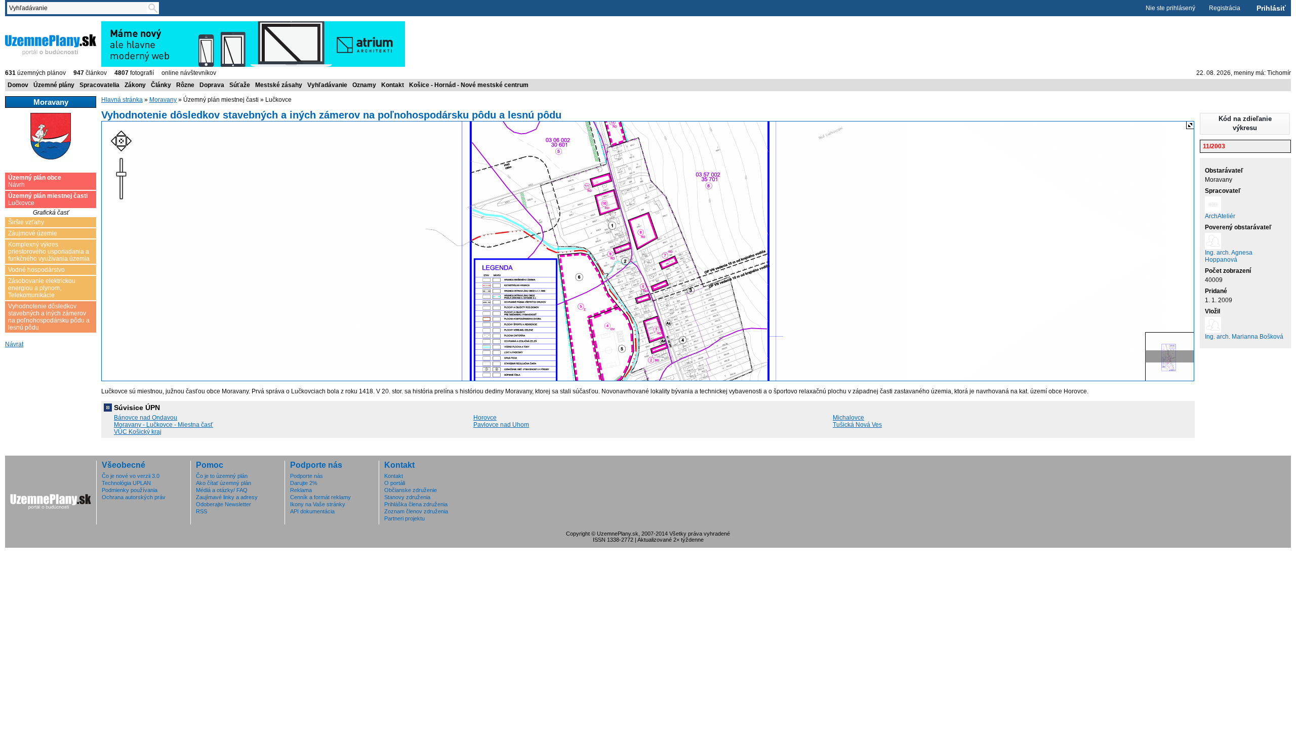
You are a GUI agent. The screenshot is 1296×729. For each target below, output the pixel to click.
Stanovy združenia (407, 497)
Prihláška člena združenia (416, 504)
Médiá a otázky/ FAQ (222, 490)
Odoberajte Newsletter (223, 504)
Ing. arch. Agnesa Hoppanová (1228, 256)
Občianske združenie (410, 490)
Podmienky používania (129, 490)
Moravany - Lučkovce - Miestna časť (163, 424)
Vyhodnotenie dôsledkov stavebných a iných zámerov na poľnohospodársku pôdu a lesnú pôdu (49, 317)
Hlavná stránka (122, 99)
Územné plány (53, 85)
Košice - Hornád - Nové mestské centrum (469, 85)
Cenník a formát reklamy (320, 497)
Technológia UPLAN (126, 483)
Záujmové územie (32, 233)
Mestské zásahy (278, 85)
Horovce (485, 417)
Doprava (211, 85)
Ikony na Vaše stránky (317, 504)
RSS (201, 511)
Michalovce (848, 417)
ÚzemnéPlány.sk (29, 24)
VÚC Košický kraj (137, 431)
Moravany (163, 99)
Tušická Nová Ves (857, 424)
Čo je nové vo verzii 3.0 (130, 476)
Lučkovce (48, 199)
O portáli (394, 483)
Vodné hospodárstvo (36, 269)
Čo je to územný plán (222, 476)
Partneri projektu (404, 518)
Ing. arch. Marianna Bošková (1244, 336)
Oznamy (364, 85)
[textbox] (79, 8)
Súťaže (239, 85)
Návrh (34, 181)
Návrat (14, 344)
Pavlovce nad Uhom (501, 424)
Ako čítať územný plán (223, 483)
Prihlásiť (1271, 8)
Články (161, 85)
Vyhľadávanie (327, 85)
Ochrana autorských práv (134, 497)
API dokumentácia (312, 511)
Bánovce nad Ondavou (145, 417)
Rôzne (185, 85)
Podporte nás (306, 476)
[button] (1245, 124)
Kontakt (392, 85)
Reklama (301, 490)
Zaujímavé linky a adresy (227, 497)
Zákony (135, 85)
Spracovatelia (99, 85)
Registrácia (1224, 8)
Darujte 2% (303, 483)
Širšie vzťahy (26, 222)
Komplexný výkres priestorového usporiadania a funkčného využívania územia (49, 251)
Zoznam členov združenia (416, 511)
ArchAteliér (1220, 216)
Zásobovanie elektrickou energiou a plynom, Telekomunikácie (41, 288)
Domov (18, 85)
